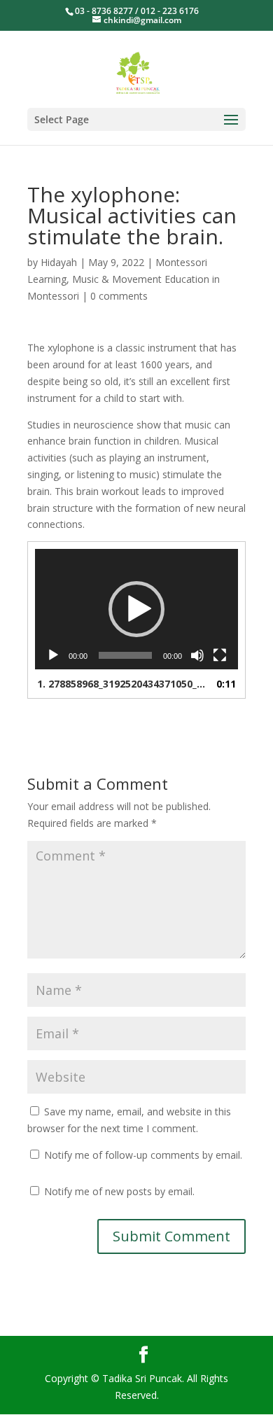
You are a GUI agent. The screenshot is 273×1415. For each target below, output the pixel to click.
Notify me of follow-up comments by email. (143, 1155)
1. (122, 683)
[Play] (53, 655)
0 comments (119, 295)
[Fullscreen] (220, 655)
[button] (136, 609)
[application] (136, 609)
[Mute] (197, 655)
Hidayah (59, 262)
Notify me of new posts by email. (119, 1191)
